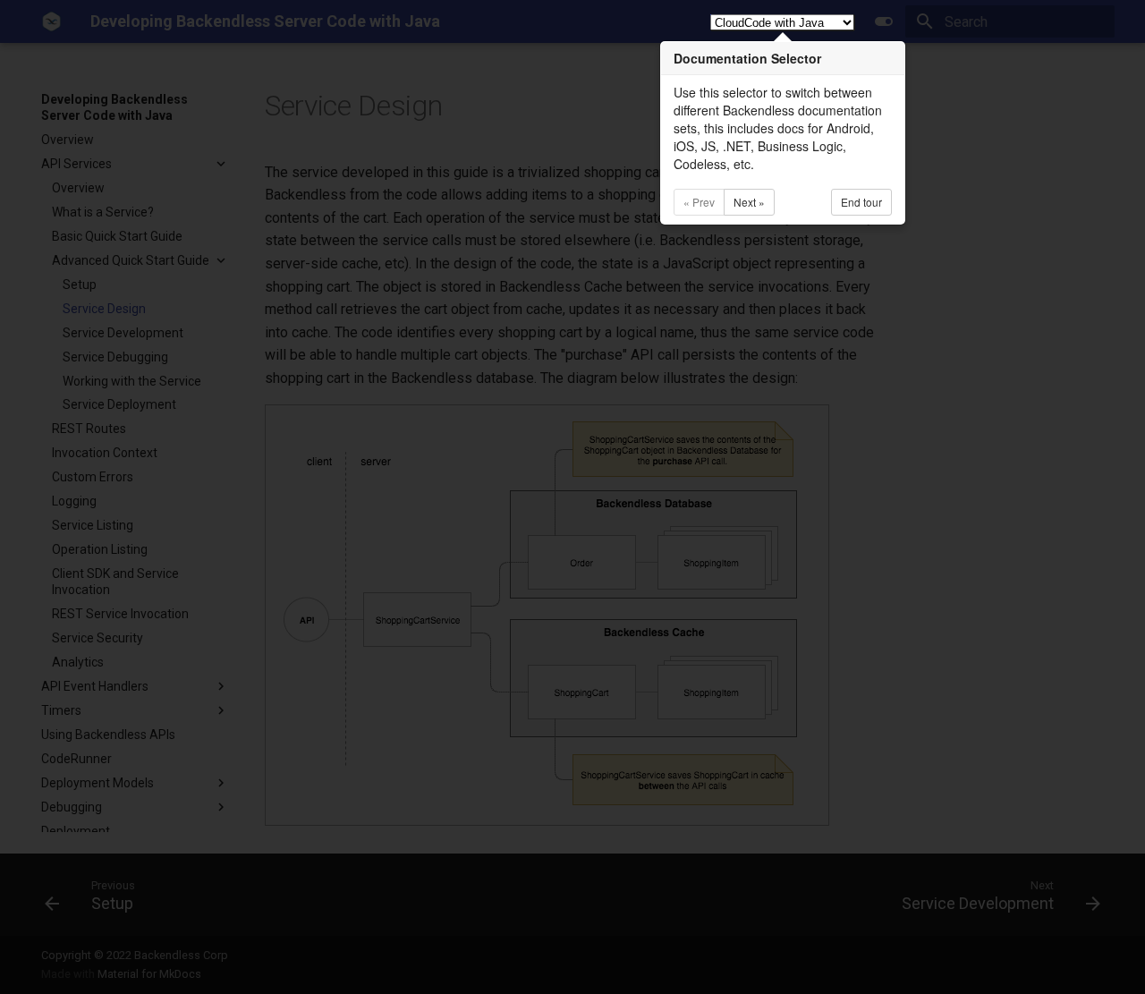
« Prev (699, 201)
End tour (861, 201)
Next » (749, 201)
